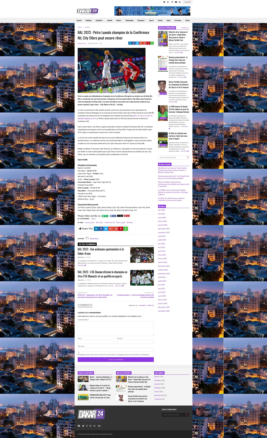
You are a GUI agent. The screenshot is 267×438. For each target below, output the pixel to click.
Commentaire (83, 320)
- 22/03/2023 (88, 280)
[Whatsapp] (152, 43)
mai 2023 (161, 288)
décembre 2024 (164, 266)
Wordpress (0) (133, 305)
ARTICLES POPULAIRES (167, 28)
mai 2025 (161, 247)
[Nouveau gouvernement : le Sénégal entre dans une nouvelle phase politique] (163, 64)
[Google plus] (168, 2)
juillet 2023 (162, 281)
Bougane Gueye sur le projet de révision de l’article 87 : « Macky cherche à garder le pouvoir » (100, 388)
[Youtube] (176, 2)
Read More (81, 265)
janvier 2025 (162, 262)
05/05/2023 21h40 (93, 43)
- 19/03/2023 (88, 257)
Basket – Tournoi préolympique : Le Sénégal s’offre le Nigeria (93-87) (101, 378)
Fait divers (178, 20)
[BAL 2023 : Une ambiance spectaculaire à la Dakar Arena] (142, 255)
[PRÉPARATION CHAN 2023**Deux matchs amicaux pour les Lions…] (83, 397)
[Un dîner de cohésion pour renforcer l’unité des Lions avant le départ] (163, 140)
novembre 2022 (164, 311)
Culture (118, 20)
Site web (81, 346)
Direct (188, 20)
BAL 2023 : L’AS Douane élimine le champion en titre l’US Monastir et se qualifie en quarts (102, 274)
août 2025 (161, 236)
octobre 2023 (163, 270)
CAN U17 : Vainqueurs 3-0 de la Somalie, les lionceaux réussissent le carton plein (95, 296)
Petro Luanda (120, 222)
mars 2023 (162, 296)
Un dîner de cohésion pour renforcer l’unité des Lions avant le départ (178, 136)
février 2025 (162, 259)
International (158, 395)
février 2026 (162, 221)
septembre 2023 (164, 274)
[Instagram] (172, 2)
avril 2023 (161, 292)
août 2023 (161, 277)
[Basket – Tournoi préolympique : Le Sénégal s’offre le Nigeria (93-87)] (83, 379)
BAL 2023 (99, 222)
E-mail (120, 338)
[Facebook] (133, 43)
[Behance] (99, 426)
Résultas (130, 222)
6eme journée (90, 222)
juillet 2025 (162, 240)
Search (187, 2)
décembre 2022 (164, 307)
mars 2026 (162, 217)
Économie (140, 20)
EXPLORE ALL (185, 27)
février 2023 (162, 300)
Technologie (129, 20)
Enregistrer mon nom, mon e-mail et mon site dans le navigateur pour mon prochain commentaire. (113, 355)
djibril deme (82, 43)
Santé (168, 20)
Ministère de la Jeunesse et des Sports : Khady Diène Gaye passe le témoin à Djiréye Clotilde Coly (178, 36)
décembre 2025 (164, 229)
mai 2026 (161, 214)
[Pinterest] (148, 43)
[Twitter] (164, 2)
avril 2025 (161, 251)
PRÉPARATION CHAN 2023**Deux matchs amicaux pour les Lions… (100, 396)
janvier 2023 (162, 303)
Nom (80, 338)
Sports (151, 20)
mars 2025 (162, 255)
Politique (89, 20)
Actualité (99, 20)
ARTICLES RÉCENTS (124, 373)
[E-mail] (145, 43)
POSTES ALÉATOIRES (86, 373)
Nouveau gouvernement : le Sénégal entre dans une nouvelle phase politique (178, 60)
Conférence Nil (109, 222)
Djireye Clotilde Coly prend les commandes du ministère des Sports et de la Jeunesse (179, 84)
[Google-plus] (141, 43)
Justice (160, 20)
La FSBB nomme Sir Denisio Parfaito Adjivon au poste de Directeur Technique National (179, 109)
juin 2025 (161, 244)
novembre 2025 (164, 232)
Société (109, 20)
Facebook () (142, 305)
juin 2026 (161, 210)
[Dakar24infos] (88, 12)
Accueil (79, 20)
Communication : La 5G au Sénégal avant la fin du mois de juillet (135, 296)
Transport (157, 399)
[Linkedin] (180, 2)
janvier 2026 (162, 225)
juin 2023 (161, 285)
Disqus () (150, 305)
